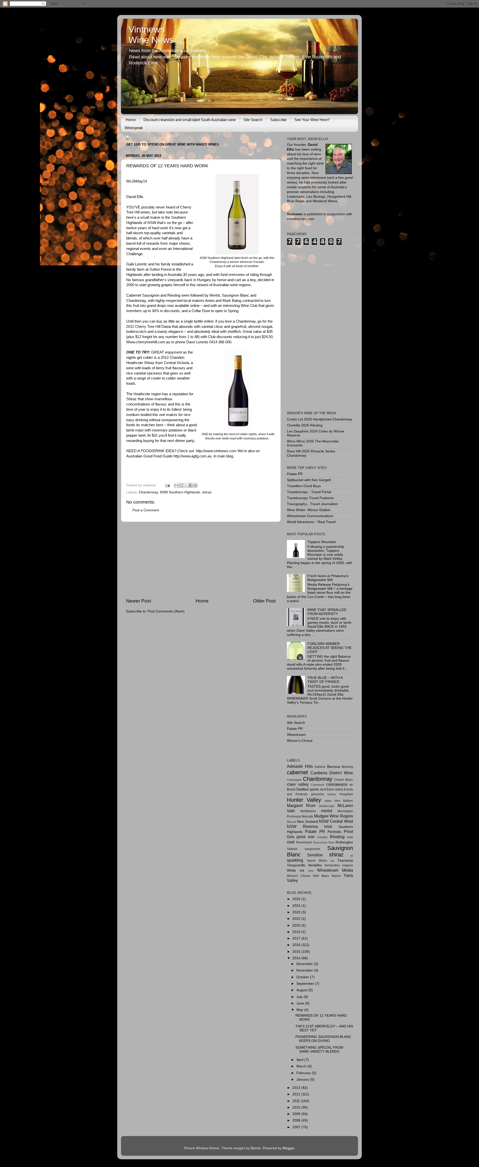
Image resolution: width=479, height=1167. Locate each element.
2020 (296, 925)
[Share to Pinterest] (195, 485)
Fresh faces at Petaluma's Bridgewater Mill (328, 578)
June (300, 1003)
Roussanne (320, 842)
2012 (296, 1094)
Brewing (347, 767)
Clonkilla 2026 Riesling (305, 425)
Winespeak (134, 128)
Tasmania (345, 860)
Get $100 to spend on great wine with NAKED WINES (172, 144)
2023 (296, 912)
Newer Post (138, 600)
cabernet (297, 772)
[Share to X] (185, 485)
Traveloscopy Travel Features (310, 498)
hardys (332, 794)
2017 (296, 938)
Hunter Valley (304, 800)
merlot (326, 810)
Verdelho (315, 865)
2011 (296, 1101)
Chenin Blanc (343, 779)
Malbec (348, 800)
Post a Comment (145, 510)
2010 (296, 1107)
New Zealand (307, 821)
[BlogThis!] (181, 485)
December (305, 964)
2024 (296, 906)
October (303, 977)
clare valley (298, 784)
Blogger (288, 1148)
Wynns (336, 876)
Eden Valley (335, 789)
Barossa (333, 767)
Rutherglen (344, 842)
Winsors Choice (298, 876)
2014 (296, 958)
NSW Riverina (302, 826)
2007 (296, 1127)
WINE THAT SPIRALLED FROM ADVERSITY (326, 612)
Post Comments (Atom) (166, 611)
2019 (296, 932)
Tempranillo (296, 865)
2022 (296, 919)
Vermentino (332, 865)
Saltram (292, 849)
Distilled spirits (307, 789)
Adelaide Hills (300, 766)
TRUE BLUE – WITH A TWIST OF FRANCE (325, 680)
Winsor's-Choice (300, 741)
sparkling (295, 860)
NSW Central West (336, 821)
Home (131, 120)
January (303, 1079)
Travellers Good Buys (304, 486)
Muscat (291, 821)
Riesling (337, 836)
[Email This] (176, 485)
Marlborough (326, 805)
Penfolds (334, 832)
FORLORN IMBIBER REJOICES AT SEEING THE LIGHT (329, 648)
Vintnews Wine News (151, 34)
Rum (331, 842)
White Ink (295, 870)
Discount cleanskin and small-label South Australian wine (189, 120)
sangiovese (312, 849)
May (300, 1010)
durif (323, 789)
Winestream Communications (310, 516)
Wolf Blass (321, 876)
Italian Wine (332, 800)
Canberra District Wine (332, 773)
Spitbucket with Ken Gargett (309, 480)
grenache (317, 794)
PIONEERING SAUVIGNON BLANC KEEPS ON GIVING (323, 1039)
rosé (291, 842)
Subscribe (278, 120)
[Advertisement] (201, 560)
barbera (320, 767)
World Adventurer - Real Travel (311, 522)
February (304, 1073)
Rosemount (304, 842)
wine (311, 870)
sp (351, 855)
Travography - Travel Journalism (312, 504)
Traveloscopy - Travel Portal (309, 492)
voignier (347, 865)
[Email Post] (167, 485)
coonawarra (336, 784)
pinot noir (306, 836)
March (301, 1066)
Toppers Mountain (321, 542)
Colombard (317, 784)
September (305, 983)
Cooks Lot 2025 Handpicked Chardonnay (319, 419)
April (300, 1060)
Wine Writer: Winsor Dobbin (309, 510)
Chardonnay (148, 492)
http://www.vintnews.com (216, 451)
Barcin (256, 1148)
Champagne (294, 779)
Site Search (252, 120)
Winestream (296, 735)
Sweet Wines (317, 860)
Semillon (315, 855)
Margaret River (301, 805)
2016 (296, 945)
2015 (296, 952)
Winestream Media (335, 870)
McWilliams (308, 811)
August (302, 990)
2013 (296, 1088)
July (300, 997)
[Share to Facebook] (190, 485)
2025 (296, 899)
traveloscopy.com (300, 219)
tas (332, 860)
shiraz (207, 492)
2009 (296, 1114)
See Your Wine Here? (312, 120)
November (305, 970)
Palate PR (295, 474)
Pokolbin (322, 837)
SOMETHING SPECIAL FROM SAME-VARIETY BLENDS (319, 1049)
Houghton (346, 794)
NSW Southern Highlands (180, 492)
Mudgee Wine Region (333, 816)
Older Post (264, 600)
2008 (296, 1120)
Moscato (307, 816)
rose (350, 837)
